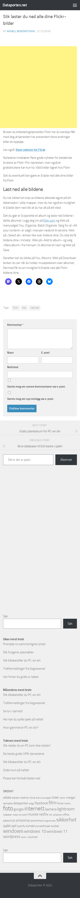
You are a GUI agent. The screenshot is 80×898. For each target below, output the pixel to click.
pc (14, 820)
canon (62, 798)
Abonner (66, 460)
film (52, 803)
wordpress (11, 836)
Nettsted (12, 367)
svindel (30, 826)
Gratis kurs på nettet (16, 770)
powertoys (37, 820)
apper (48, 797)
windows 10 (35, 831)
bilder (55, 797)
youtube (33, 836)
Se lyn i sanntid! (13, 711)
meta (15, 814)
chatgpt (70, 797)
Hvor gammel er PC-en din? (21, 727)
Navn (10, 352)
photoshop (23, 820)
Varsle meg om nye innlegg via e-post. (30, 399)
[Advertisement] (40, 542)
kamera (51, 809)
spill (14, 826)
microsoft (22, 814)
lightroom (66, 808)
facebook (41, 803)
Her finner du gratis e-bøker (21, 677)
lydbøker (7, 814)
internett (34, 307)
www (23, 837)
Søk (5, 616)
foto (24, 307)
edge (31, 803)
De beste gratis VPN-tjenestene (23, 754)
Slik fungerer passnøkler (18, 652)
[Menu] (75, 5)
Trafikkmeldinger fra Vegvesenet (24, 668)
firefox (67, 803)
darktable (8, 803)
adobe (7, 797)
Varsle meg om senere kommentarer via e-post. (36, 386)
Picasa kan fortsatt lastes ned (21, 778)
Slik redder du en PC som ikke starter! (27, 745)
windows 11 (57, 831)
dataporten (21, 803)
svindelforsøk (42, 826)
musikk (33, 814)
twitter (55, 826)
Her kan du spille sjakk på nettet (23, 719)
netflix (43, 814)
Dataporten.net (15, 5)
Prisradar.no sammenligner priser (24, 644)
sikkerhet (66, 820)
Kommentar (15, 325)
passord (7, 820)
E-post (45, 352)
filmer (60, 803)
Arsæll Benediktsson (21, 31)
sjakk (7, 826)
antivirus (40, 797)
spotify (21, 826)
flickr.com (49, 220)
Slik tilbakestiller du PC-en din (22, 660)
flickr (15, 307)
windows (13, 831)
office (66, 814)
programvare (49, 820)
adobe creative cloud (23, 797)
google (19, 809)
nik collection (55, 814)
